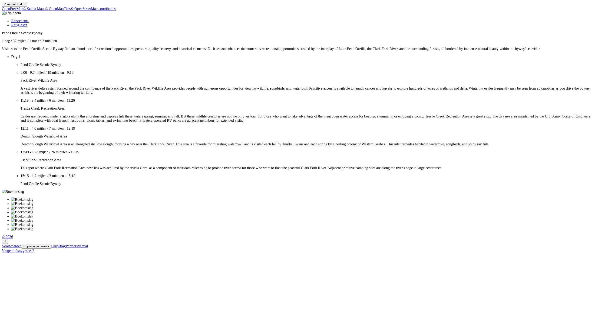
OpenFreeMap (12, 9)
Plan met (14, 4)
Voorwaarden (12, 246)
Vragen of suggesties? (18, 251)
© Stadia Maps (34, 9)
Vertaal (83, 246)
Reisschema (20, 21)
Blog (62, 246)
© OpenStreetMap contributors (93, 9)
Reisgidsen (19, 25)
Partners (72, 246)
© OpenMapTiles (58, 9)
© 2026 (7, 237)
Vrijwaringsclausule (36, 246)
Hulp (55, 246)
